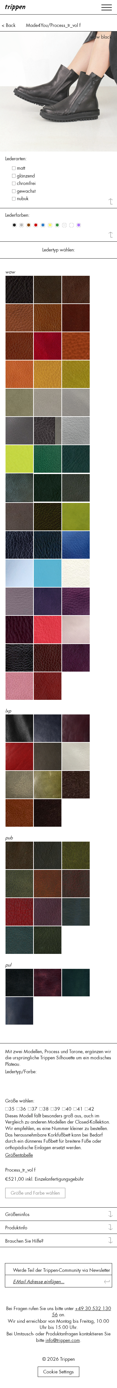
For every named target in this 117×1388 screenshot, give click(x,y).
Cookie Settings (58, 1372)
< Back (9, 25)
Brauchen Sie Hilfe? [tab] (24, 1241)
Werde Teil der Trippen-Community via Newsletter (61, 1270)
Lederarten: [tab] (16, 159)
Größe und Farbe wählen (35, 1193)
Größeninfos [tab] (17, 1214)
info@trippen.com (63, 1340)
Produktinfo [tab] (16, 1228)
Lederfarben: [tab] (17, 215)
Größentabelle (19, 1155)
